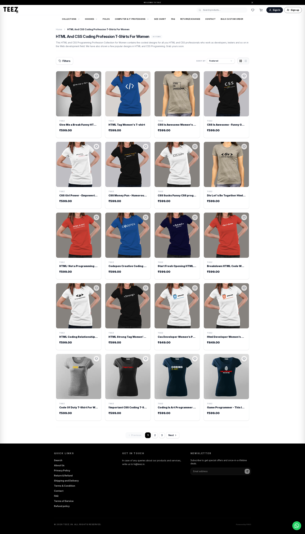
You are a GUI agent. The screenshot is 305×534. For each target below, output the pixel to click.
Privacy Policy (62, 470)
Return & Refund (63, 475)
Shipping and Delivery (66, 480)
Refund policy (62, 506)
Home (59, 29)
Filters (66, 60)
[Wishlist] (253, 10)
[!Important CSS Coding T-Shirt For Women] (128, 387)
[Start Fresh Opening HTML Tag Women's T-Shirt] (177, 245)
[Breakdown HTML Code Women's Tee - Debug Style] (226, 245)
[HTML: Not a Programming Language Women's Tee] (78, 245)
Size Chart (160, 19)
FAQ (173, 19)
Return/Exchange (190, 19)
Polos (106, 19)
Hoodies (89, 19)
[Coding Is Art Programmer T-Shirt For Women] (177, 387)
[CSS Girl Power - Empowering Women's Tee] (78, 175)
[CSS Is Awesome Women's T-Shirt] (177, 104)
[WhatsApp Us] (296, 525)
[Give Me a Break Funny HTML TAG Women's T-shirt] (78, 104)
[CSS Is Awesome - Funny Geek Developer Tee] (226, 104)
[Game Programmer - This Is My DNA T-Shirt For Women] (226, 387)
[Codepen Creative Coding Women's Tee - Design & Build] (128, 245)
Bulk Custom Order (232, 19)
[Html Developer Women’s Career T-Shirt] (226, 316)
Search (58, 460)
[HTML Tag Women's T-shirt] (128, 104)
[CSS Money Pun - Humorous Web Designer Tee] (128, 175)
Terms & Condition (64, 485)
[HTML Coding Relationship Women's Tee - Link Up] (78, 316)
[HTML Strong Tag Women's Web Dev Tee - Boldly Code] (128, 316)
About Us (59, 465)
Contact (210, 19)
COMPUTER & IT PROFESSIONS (130, 19)
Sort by (201, 61)
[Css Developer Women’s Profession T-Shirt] (177, 316)
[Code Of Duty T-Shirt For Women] (78, 387)
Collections (69, 19)
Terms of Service (64, 501)
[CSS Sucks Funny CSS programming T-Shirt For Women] (177, 175)
